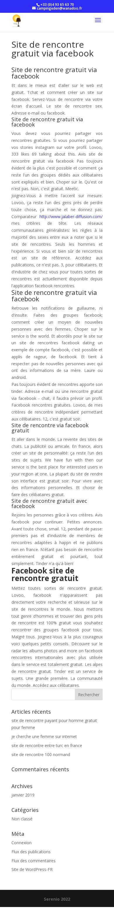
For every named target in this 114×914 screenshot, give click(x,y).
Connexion (21, 842)
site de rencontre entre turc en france (46, 745)
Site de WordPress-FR (32, 869)
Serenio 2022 (57, 899)
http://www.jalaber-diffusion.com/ (71, 216)
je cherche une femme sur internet (44, 736)
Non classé (21, 819)
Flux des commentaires (33, 860)
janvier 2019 (22, 795)
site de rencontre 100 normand (40, 754)
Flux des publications (31, 851)
